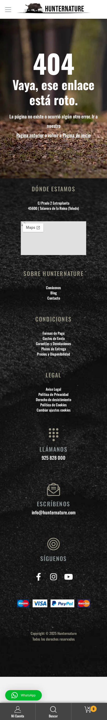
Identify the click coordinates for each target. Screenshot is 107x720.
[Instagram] (53, 577)
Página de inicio (77, 135)
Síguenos (53, 558)
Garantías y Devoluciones (53, 343)
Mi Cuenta (17, 715)
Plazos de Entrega (53, 348)
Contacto (53, 298)
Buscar (53, 715)
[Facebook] (38, 577)
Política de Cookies (53, 404)
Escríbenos (53, 504)
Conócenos (53, 287)
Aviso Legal (53, 389)
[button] (23, 695)
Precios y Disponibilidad (53, 354)
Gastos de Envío (54, 338)
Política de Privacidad (53, 394)
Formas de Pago (53, 333)
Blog (53, 292)
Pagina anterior (30, 135)
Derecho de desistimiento (53, 399)
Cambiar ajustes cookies (54, 410)
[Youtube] (69, 577)
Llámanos (53, 449)
